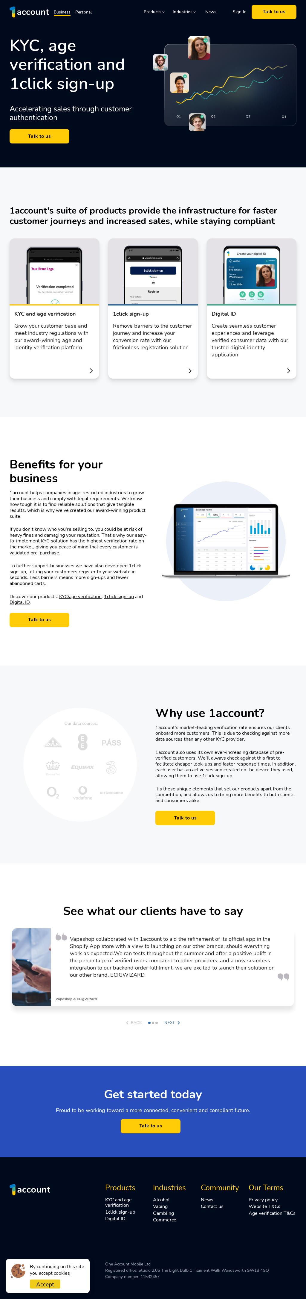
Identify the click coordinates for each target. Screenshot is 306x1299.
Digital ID (20, 602)
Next (169, 1023)
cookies (62, 1273)
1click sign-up (119, 596)
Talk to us (274, 11)
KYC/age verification (80, 596)
